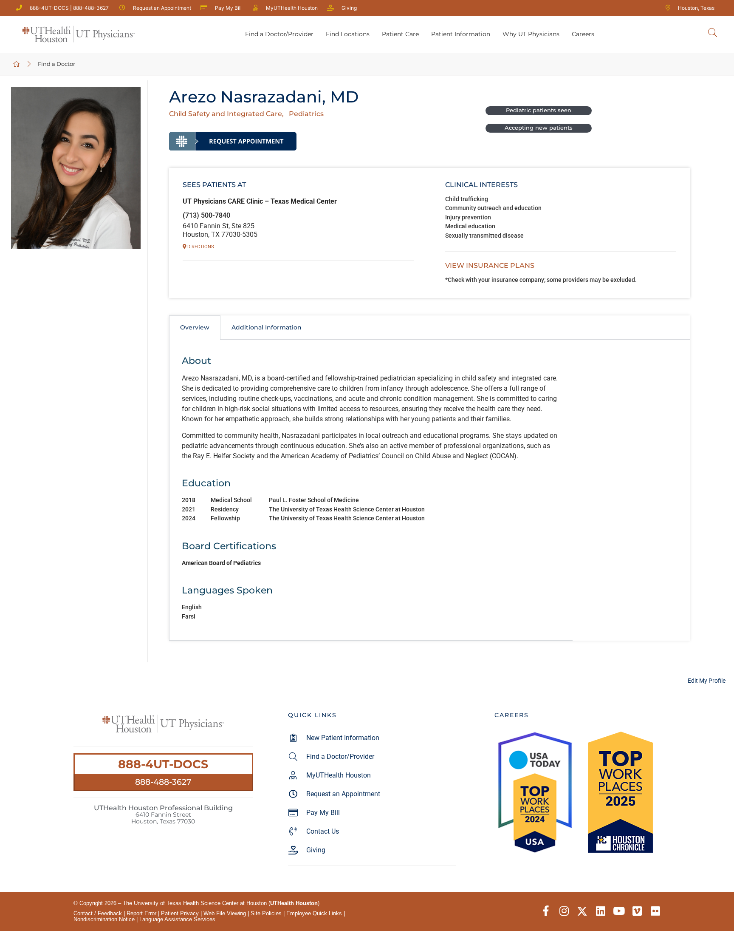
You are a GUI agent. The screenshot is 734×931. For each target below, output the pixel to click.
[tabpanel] (371, 490)
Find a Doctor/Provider (279, 34)
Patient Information (460, 34)
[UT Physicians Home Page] (17, 64)
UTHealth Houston (294, 903)
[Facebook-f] (545, 911)
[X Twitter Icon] (582, 911)
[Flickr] (655, 911)
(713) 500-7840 (206, 215)
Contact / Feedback (97, 913)
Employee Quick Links (314, 913)
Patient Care (400, 34)
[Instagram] (564, 911)
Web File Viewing (224, 913)
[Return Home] (78, 34)
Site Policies (266, 913)
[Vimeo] (637, 911)
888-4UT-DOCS (163, 764)
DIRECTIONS (200, 247)
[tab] (194, 327)
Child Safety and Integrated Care (225, 114)
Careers (583, 34)
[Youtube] (618, 911)
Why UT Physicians (531, 34)
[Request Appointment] (232, 141)
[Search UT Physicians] (712, 33)
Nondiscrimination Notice (104, 919)
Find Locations (348, 34)
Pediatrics (306, 114)
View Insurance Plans (489, 265)
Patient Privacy (180, 913)
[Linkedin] (600, 911)
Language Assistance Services (177, 919)
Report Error (141, 913)
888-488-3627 (163, 782)
